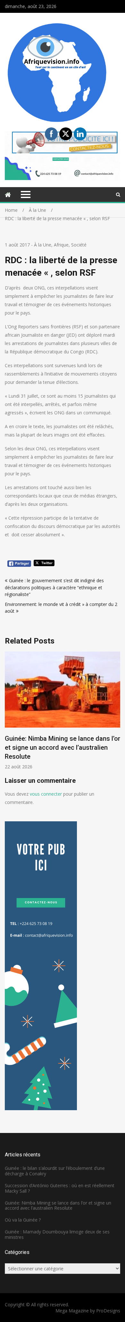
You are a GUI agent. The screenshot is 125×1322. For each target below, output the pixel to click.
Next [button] (116, 714)
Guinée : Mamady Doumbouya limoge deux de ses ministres (57, 1234)
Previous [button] (9, 714)
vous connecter (46, 794)
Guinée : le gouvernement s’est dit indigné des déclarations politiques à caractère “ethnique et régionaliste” (54, 587)
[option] (62, 711)
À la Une (42, 245)
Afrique (61, 245)
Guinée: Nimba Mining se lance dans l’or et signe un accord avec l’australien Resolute (62, 747)
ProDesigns (108, 1311)
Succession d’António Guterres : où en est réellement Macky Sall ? (59, 1188)
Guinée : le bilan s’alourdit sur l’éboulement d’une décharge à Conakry (55, 1171)
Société (79, 245)
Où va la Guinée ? (23, 1220)
